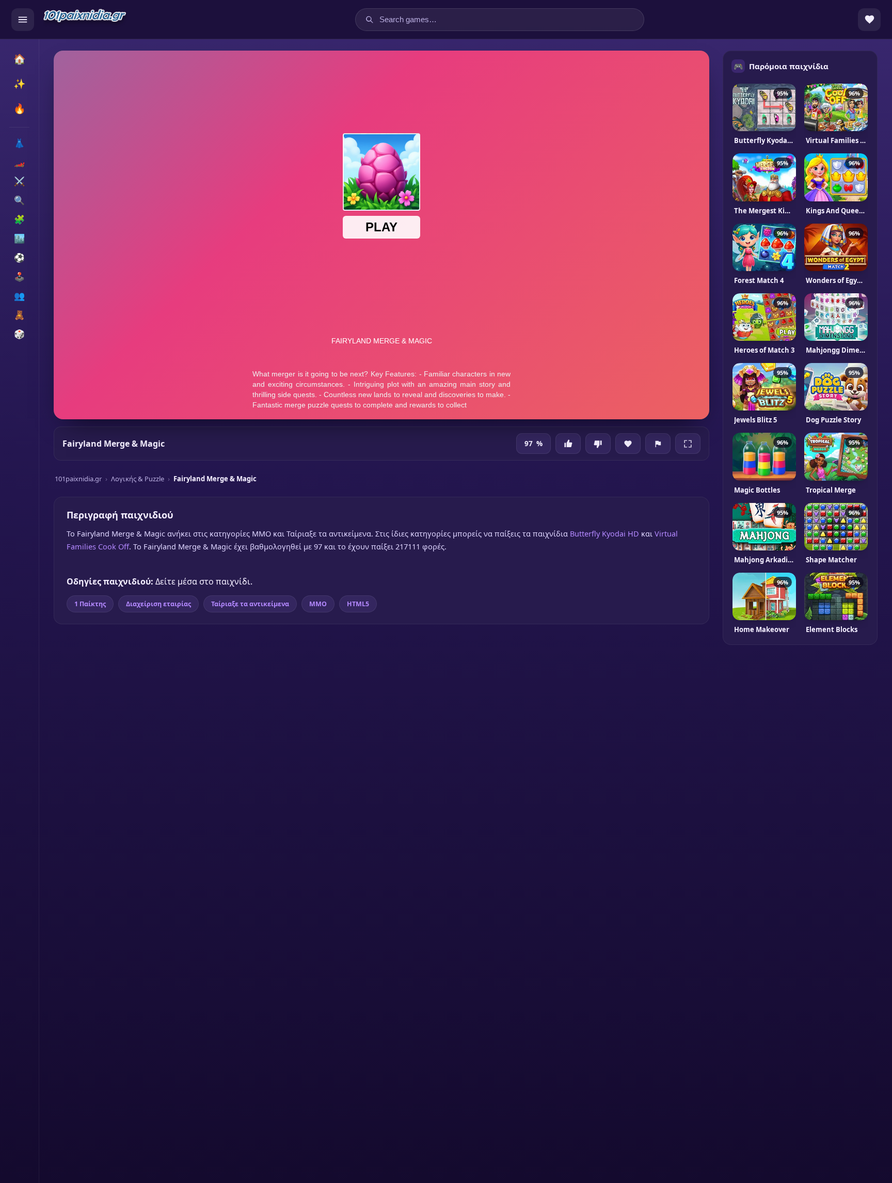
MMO (318, 604)
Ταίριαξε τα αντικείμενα (250, 604)
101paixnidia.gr (78, 478)
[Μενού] (22, 19)
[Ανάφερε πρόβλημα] (658, 443)
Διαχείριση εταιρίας (158, 604)
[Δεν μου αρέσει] (598, 443)
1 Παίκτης (90, 604)
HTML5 (358, 604)
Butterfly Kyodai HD (604, 533)
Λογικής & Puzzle (137, 478)
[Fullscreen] (687, 443)
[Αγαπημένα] (869, 19)
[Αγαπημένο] (628, 443)
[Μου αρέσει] (568, 443)
